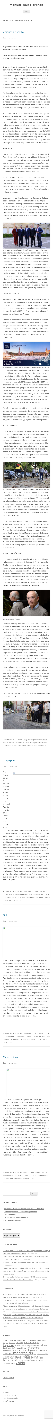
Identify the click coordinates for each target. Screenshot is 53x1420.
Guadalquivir (7, 1348)
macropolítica (35, 742)
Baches (5, 742)
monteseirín (43, 1175)
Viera (13, 1363)
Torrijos (7, 1359)
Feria (24, 1345)
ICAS (24, 740)
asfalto (40, 894)
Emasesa (19, 1343)
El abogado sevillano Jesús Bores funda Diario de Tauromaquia (25, 1262)
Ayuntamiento (28, 891)
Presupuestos (20, 1036)
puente (5, 1178)
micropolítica (41, 897)
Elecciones (12, 1343)
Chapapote (9, 760)
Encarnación (30, 1342)
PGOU (5, 1356)
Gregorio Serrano (33, 1345)
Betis (43, 1036)
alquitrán (34, 894)
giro (19, 1175)
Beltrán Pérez (14, 742)
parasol (41, 1353)
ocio (35, 1354)
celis (39, 1340)
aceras (44, 740)
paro (46, 1354)
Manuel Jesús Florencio (27, 5)
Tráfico (43, 1172)
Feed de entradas (9, 1395)
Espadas (8, 1345)
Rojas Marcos (16, 1356)
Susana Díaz (8, 1358)
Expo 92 (18, 1345)
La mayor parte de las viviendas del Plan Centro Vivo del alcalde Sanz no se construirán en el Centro (26, 1323)
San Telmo (13, 1178)
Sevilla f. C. (34, 1039)
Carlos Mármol (8, 1378)
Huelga (18, 1348)
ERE (38, 1343)
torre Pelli (38, 1357)
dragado (5, 1343)
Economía (45, 1033)
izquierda (24, 1175)
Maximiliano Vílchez (10, 1350)
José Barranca (30, 897)
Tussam (34, 1359)
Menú (26, 11)
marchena (34, 1347)
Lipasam (24, 1348)
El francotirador (8, 1036)
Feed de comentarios (10, 1398)
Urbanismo (10, 894)
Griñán (43, 1345)
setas (27, 1355)
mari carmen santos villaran (13, 1320)
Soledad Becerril (36, 1356)
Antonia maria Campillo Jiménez (14, 1294)
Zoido (9, 900)
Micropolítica (10, 1057)
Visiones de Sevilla (13, 32)
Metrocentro (41, 1350)
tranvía (15, 1360)
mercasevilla (24, 1349)
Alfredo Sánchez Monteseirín (15, 1340)
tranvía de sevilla (24, 1360)
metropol (8, 1353)
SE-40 (23, 1356)
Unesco (41, 1360)
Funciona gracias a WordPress (13, 1416)
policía (9, 1356)
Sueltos (37, 1172)
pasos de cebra (11, 745)
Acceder (6, 1392)
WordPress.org (8, 1401)
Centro (36, 891)
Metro (33, 1350)
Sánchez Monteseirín (23, 1357)
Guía (13, 1348)
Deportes (37, 1033)
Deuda (44, 1340)
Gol (5, 915)
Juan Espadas (24, 742)
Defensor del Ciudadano (16, 897)
